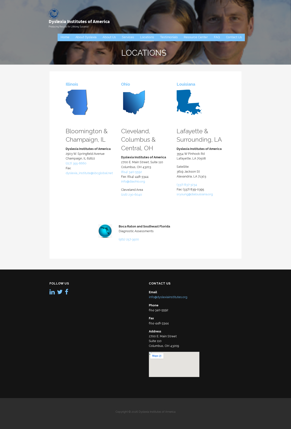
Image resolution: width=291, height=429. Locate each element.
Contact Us (234, 37)
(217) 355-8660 (76, 163)
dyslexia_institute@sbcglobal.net (89, 173)
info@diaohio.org (133, 181)
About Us (109, 37)
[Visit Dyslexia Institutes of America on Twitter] (60, 293)
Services (128, 37)
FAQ (217, 37)
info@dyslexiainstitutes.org (168, 297)
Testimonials (169, 37)
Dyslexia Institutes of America (79, 21)
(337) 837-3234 (187, 184)
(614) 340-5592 (131, 172)
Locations (147, 37)
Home (65, 37)
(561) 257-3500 (129, 239)
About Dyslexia (86, 37)
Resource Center (196, 37)
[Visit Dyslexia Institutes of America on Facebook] (66, 293)
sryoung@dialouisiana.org (195, 194)
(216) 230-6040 (131, 194)
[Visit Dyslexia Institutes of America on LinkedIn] (52, 293)
